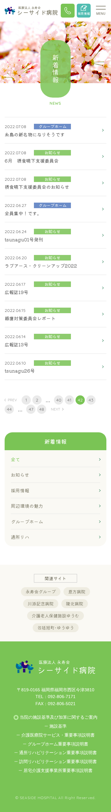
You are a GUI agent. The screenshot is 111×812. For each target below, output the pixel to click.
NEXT (55, 409)
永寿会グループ (41, 591)
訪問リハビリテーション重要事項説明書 (58, 761)
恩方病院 (76, 591)
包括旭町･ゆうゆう (55, 627)
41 (69, 400)
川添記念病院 (41, 603)
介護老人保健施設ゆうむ (55, 615)
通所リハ (20, 537)
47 (31, 409)
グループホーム (27, 521)
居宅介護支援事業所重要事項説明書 (57, 770)
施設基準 (58, 726)
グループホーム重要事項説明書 (58, 743)
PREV (12, 400)
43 (90, 400)
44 (9, 409)
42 (80, 400)
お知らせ (20, 474)
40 (58, 400)
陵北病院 (74, 603)
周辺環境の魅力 (27, 506)
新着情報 (55, 441)
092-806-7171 (62, 696)
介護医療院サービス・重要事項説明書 (58, 735)
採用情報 (84, 13)
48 (41, 409)
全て (15, 459)
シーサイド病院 (37, 10)
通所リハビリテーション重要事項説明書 (58, 752)
